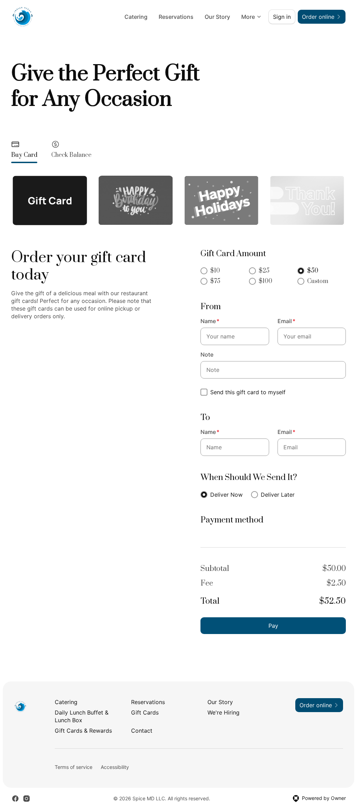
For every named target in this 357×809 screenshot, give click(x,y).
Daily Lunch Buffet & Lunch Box (81, 716)
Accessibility (115, 767)
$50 (312, 271)
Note (206, 354)
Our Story (217, 16)
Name (209, 321)
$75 (215, 281)
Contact (141, 730)
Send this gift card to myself (248, 392)
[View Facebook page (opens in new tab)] (15, 798)
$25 (264, 271)
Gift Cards (145, 712)
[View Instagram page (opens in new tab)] (26, 798)
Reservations (176, 16)
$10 (215, 271)
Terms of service (73, 767)
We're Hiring (223, 712)
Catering (135, 16)
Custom (317, 281)
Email (286, 321)
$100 (265, 281)
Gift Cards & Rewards (83, 730)
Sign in (282, 16)
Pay (273, 625)
